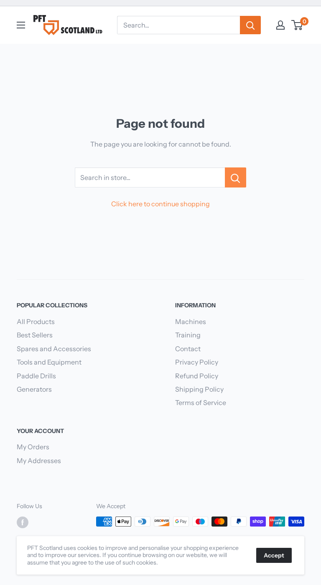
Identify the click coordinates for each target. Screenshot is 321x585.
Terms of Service (200, 402)
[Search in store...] (235, 177)
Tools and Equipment (49, 362)
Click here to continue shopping (160, 204)
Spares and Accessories (54, 348)
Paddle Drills (36, 376)
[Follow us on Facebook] (22, 522)
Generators (34, 389)
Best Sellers (35, 335)
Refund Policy (196, 376)
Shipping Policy (199, 389)
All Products (36, 321)
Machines (190, 321)
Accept (274, 555)
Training (188, 335)
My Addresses (39, 460)
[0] (297, 25)
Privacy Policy (196, 362)
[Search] (250, 25)
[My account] (280, 25)
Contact (188, 348)
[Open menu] (21, 25)
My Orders (33, 447)
